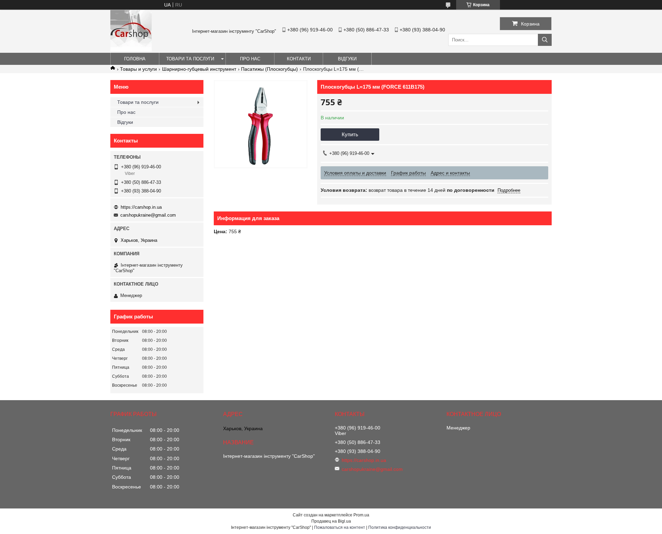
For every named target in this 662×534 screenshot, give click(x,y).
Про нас (250, 58)
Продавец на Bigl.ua (331, 521)
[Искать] (545, 40)
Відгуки (347, 58)
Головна (135, 58)
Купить (350, 134)
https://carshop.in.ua (141, 207)
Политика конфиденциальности (399, 527)
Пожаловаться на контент (339, 527)
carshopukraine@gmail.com (148, 215)
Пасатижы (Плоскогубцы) (269, 69)
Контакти (299, 58)
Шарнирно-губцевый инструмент (199, 69)
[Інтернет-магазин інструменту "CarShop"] (131, 49)
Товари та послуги (190, 58)
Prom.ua (361, 515)
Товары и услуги (138, 69)
